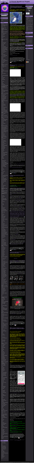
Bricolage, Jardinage (3, 79)
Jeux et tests (2, 203)
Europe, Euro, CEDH (3, 153)
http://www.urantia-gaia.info (21, 164)
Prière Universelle (2, 367)
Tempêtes (2, 407)
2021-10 (27, 49)
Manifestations (2, 300)
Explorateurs (2, 157)
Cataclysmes (2, 83)
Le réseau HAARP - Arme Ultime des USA (4, 256)
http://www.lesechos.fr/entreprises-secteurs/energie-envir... (13, 426)
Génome (2, 170)
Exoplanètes (2, 156)
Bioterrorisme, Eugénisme (3, 73)
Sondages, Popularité (3, 399)
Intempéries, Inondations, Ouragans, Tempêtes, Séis (4, 188)
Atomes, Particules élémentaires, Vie (4, 60)
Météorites (2, 310)
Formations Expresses (3, 161)
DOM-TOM (2, 139)
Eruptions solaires (2, 150)
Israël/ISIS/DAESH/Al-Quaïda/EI (4, 199)
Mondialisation (2, 311)
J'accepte (2, 200)
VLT (16, 281)
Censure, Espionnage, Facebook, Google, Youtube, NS (4, 86)
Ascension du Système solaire (3, 51)
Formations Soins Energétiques (4, 162)
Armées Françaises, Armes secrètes (4, 47)
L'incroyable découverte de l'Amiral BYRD (4, 210)
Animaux (2, 41)
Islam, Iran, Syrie (2, 195)
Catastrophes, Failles (3, 84)
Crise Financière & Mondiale (3, 120)
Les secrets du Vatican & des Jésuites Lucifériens (4, 286)
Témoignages (2, 406)
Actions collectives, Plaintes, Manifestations (3, 28)
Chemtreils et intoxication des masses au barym (4, 93)
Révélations (2, 383)
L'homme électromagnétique (3, 209)
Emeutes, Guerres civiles (3, 143)
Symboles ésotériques (3, 403)
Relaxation (2, 376)
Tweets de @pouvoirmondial (27, 46)
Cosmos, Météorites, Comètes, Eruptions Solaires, (4, 117)
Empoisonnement (2, 144)
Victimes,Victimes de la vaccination (4, 427)
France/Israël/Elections (3, 165)
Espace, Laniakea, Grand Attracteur (4, 152)
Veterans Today (2, 426)
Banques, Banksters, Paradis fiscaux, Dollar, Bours (4, 64)
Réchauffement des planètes (3, 375)
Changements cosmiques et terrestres (4, 90)
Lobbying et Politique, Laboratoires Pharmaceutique (4, 297)
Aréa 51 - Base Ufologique (3, 46)
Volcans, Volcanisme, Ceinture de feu (4, 433)
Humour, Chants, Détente (3, 185)
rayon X (21, 311)
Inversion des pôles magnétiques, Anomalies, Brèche (4, 193)
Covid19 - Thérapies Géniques (4, 55)
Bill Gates (2, 72)
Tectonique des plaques (3, 405)
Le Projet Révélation (3, 254)
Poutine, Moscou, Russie (3, 360)
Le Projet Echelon (2, 253)
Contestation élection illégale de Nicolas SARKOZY (4, 112)
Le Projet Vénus (2, 255)
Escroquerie (2, 151)
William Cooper (2, 437)
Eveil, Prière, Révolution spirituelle (4, 154)
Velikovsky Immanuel (3, 424)
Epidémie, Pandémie (3, 148)
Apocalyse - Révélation (3, 43)
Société (2, 398)
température (16, 271)
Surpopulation (2, 401)
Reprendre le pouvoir (3, 379)
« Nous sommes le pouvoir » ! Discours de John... (29, 28)
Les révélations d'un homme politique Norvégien (4, 285)
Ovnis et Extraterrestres (3, 344)
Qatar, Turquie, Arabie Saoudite (4, 372)
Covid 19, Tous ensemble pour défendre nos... (29, 24)
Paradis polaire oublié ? (3, 347)
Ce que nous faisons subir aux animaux (4, 85)
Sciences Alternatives (3, 390)
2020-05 (27, 56)
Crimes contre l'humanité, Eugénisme (4, 119)
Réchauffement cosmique (3, 374)
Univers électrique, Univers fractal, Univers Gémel (4, 415)
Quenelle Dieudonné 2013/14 (3, 373)
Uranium (2, 418)
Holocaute (2, 183)
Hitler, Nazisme (2, 182)
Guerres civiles (2, 177)
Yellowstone (2, 438)
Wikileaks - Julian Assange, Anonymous (4, 436)
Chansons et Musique (3, 91)
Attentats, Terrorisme (3, 61)
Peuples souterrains (3, 352)
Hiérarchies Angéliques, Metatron (4, 179)
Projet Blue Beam (2, 368)
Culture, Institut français (3, 123)
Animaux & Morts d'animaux (3, 42)
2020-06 (27, 55)
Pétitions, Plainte (2, 351)
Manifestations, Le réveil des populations (4, 301)
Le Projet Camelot (2, 252)
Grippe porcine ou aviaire (3, 176)
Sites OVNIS (2, 397)
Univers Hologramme (3, 416)
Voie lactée (17, 260)
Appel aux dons (2, 45)
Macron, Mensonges (3, 298)
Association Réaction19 (3, 54)
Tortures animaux (2, 409)
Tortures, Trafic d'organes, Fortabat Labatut (4, 410)
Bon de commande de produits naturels (4, 75)
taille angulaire (18, 261)
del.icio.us (14, 437)
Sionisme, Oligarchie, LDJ (3, 395)
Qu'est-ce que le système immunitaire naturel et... (29, 27)
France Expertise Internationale (4, 164)
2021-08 (27, 51)
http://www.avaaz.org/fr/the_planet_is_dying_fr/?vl (15, 411)
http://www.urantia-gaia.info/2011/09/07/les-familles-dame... (16, 167)
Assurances (2, 57)
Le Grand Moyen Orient (3, 247)
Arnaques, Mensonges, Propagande (4, 49)
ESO (18, 281)
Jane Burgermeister (3, 201)
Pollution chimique (2, 356)
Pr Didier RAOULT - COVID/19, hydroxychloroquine (4, 363)
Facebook (16, 324)
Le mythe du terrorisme (3, 248)
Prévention (2, 366)
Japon (1, 202)
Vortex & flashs (2, 434)
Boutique (2, 76)
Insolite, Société (2, 186)
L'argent (2, 206)
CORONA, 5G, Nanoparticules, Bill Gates (4, 115)
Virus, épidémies (2, 430)
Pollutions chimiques (3, 358)
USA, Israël (2, 420)
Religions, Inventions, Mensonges (4, 377)
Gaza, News (2, 168)
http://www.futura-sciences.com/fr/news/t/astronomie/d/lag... (14, 320)
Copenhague (2, 114)
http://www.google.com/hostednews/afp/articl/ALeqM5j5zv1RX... (14, 424)
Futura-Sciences (15, 258)
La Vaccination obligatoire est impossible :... (29, 20)
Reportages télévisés (3, 378)
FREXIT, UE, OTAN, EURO (3, 166)
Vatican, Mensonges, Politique (3, 423)
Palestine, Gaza (2, 346)
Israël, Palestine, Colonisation (3, 198)
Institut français (2, 187)
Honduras (2, 184)
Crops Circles (2, 122)
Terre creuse (2, 408)
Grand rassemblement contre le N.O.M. (4, 175)
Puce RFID (2, 371)
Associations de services (3, 56)
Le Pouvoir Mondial (3, 249)
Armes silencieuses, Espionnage (4, 48)
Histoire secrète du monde (3, 180)
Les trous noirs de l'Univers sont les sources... (29, 19)
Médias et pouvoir (2, 307)
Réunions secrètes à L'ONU (3, 382)
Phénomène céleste (3, 353)
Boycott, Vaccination (3, 77)
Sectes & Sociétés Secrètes (3, 392)
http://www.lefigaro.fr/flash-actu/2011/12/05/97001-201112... (14, 432)
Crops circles (2, 121)
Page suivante (18, 440)
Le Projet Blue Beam (3, 251)
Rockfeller (2, 385)
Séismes (2, 393)
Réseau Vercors (2, 381)
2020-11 (27, 54)
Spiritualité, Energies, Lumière (3, 400)
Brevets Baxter (2, 78)
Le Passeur (17, 68)
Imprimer (11, 324)
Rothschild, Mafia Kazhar (3, 386)
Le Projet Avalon (2, 250)
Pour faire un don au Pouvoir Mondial (4, 19)
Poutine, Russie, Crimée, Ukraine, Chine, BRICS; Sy (4, 361)
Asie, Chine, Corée (3, 52)
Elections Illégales (2, 142)
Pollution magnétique (3, 357)
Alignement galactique (19, 57)
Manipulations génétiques (3, 302)
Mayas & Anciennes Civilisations (4, 305)
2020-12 (27, 53)
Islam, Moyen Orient (3, 196)
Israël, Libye (2, 197)
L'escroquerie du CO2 (3, 207)
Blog (1, 74)
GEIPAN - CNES (2, 169)
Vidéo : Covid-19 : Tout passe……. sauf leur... (29, 23)
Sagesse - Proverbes (3, 387)
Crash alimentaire (2, 118)
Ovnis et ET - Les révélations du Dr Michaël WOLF (4, 343)
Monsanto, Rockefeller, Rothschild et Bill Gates (4, 312)
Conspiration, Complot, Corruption (18, 435)
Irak (1, 194)
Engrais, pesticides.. (3, 146)
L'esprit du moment (3, 208)
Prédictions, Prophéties (3, 364)
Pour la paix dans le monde (3, 359)
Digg (13, 324)
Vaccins (2, 421)
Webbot (2, 435)
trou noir (12, 260)
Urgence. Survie (2, 419)
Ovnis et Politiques (2, 345)
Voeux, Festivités (2, 432)
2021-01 (27, 52)
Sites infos (2, 396)
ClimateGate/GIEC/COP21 (13, 435)
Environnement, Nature (3, 147)
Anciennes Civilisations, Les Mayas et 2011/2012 (4, 39)
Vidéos (2, 428)
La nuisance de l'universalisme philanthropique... (28, 17)
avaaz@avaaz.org (22, 365)
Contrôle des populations (3, 113)
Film (1, 159)
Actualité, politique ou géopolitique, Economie (4, 29)
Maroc (2, 304)
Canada (2, 82)
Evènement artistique (3, 155)
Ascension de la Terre (3, 50)
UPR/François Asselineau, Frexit (4, 417)
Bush (1, 80)
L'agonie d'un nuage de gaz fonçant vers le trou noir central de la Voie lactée (17, 252)
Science (2, 389)
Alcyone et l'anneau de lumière (15, 57)
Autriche (2, 63)
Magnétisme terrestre (3, 299)
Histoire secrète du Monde (3, 181)
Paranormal (2, 348)
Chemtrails (2, 92)
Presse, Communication (3, 365)
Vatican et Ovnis (2, 422)
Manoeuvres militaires (3, 303)
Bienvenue (2, 20)
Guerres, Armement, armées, (3, 178)
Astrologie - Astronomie (3, 59)
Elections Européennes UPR (3, 141)
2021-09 (27, 50)
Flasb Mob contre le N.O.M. (3, 160)
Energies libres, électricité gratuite (4, 145)
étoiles (21, 273)
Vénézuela (2, 425)
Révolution (2, 384)
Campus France (2, 81)
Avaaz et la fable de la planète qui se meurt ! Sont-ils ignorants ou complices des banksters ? (17, 329)
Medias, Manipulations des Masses (4, 308)
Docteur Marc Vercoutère (3, 138)
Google (2, 174)
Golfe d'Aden (2, 173)
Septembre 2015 (2, 394)
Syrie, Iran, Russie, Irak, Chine (3, 404)
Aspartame (2, 53)
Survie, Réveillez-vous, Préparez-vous (4, 402)
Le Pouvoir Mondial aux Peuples (20, 1)
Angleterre (2, 40)
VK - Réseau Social (3, 431)
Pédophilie (2, 350)
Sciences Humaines (3, 391)
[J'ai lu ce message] (33, 462)
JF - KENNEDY (2, 204)
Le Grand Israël (2, 246)
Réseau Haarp (2, 380)
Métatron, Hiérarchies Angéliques (4, 309)
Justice (2, 205)
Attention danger (2, 62)
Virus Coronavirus (2, 429)
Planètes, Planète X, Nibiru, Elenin (4, 355)
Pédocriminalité (2, 349)
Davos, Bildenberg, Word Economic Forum (4, 125)
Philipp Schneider (2, 354)
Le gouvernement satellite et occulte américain (4, 245)
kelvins (24, 272)
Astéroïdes (2, 58)
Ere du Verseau (2, 149)
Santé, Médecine (2, 388)
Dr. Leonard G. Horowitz (3, 140)
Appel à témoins (2, 44)
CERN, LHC (2, 89)
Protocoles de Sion (3, 370)
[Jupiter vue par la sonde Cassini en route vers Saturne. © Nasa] (16, 243)
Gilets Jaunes (2, 172)
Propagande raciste (3, 369)
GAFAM (2, 167)
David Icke (2, 124)
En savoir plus (28, 462)
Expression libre (2, 158)
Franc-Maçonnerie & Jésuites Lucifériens (4, 163)
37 (16, 440)
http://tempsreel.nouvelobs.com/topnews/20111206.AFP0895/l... (14, 428)
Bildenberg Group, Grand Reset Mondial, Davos (4, 71)
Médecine (2, 306)
